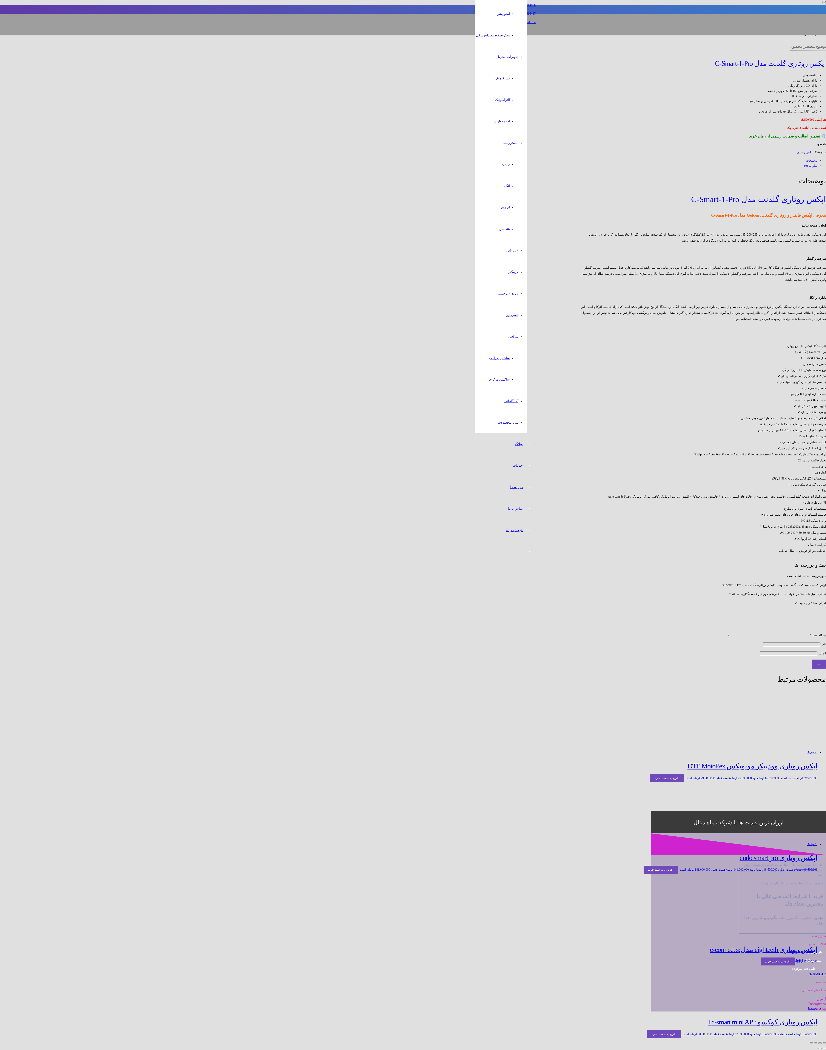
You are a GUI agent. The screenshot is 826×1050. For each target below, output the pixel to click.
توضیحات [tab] (811, 160)
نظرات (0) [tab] (810, 165)
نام (823, 644)
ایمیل (821, 653)
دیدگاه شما (818, 635)
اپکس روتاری (805, 152)
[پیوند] (458, 45)
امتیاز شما (818, 603)
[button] (667, 778)
